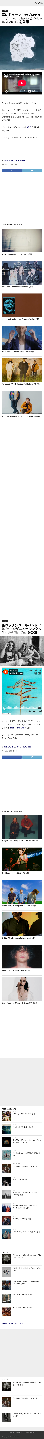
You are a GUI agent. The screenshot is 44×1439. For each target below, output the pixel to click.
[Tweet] (32, 170)
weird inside (21, 160)
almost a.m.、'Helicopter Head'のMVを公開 (19, 906)
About (11, 1433)
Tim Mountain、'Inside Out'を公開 (15, 873)
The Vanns (26, 747)
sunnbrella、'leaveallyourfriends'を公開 (17, 287)
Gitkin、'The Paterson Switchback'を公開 (18, 938)
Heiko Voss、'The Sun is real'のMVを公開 (18, 352)
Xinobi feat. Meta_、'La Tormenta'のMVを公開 (20, 319)
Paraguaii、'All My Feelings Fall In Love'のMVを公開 (22, 384)
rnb (13, 747)
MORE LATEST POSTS (11, 1324)
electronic (9, 160)
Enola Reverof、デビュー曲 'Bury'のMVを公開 (19, 1003)
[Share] (12, 170)
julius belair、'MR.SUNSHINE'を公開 (16, 971)
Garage (7, 747)
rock (18, 747)
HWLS (28, 127)
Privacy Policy (30, 1433)
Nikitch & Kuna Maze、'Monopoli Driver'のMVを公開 (22, 416)
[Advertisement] (22, 196)
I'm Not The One (17, 728)
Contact (19, 1433)
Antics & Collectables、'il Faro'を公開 (17, 254)
